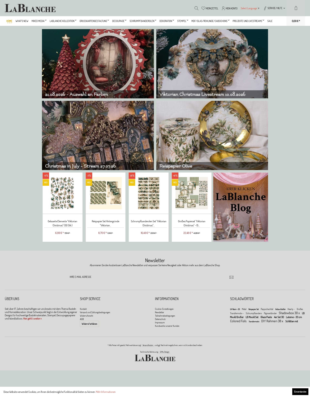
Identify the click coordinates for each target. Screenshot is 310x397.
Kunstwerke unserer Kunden (167, 325)
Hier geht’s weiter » (32, 318)
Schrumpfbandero (254, 313)
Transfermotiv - (237, 313)
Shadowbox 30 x (289, 313)
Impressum (160, 322)
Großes (300, 309)
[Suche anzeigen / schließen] (196, 8)
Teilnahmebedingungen (165, 315)
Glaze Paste (266, 317)
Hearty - (291, 309)
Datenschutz (160, 319)
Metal (244, 309)
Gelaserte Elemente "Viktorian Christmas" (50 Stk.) (61, 223)
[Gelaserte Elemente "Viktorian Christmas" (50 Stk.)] (62, 193)
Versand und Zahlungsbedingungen (95, 312)
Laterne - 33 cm (294, 317)
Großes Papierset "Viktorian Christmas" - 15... (191, 223)
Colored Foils (238, 321)
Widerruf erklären (89, 323)
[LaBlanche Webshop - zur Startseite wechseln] (30, 8)
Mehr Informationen (106, 391)
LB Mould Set (252, 317)
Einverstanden (300, 391)
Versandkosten (148, 345)
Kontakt (83, 309)
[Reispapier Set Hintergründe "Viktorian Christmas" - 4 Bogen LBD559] (105, 193)
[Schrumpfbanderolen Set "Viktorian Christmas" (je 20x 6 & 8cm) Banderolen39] (148, 193)
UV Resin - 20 (235, 309)
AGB (82, 319)
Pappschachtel (267, 309)
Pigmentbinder (270, 313)
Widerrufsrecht (86, 315)
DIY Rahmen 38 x (272, 321)
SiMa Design (164, 351)
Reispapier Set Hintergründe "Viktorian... (104, 223)
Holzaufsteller (280, 309)
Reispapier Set (253, 309)
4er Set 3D (279, 317)
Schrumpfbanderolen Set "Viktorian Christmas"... (147, 223)
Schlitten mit (291, 321)
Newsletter (159, 312)
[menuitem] (274, 8)
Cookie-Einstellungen (164, 309)
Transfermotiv (254, 321)
